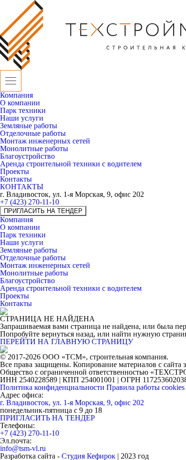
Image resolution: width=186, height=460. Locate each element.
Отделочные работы (33, 133)
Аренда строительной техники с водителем (71, 164)
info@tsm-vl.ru (23, 448)
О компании (20, 103)
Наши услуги (21, 118)
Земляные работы (28, 126)
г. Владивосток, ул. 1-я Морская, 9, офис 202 (72, 403)
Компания (16, 95)
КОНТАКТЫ (21, 187)
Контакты (16, 179)
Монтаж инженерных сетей (45, 141)
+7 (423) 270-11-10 (29, 202)
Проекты (14, 171)
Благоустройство (27, 156)
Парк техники (23, 110)
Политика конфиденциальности (53, 387)
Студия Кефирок (88, 456)
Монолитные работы (34, 148)
